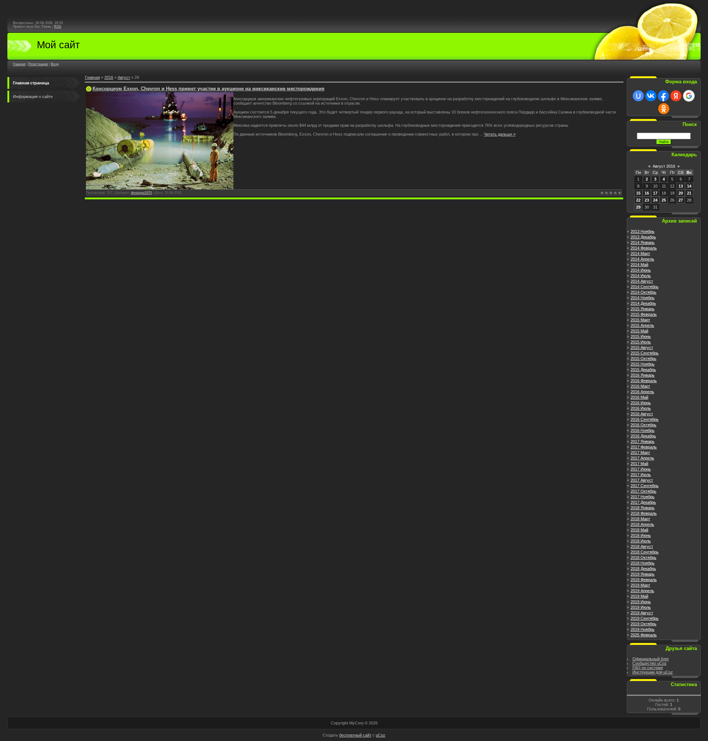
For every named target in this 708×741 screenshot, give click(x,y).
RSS (57, 26)
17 (655, 193)
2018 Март (640, 519)
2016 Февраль (644, 380)
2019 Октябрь (643, 624)
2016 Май (639, 397)
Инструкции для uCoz (652, 672)
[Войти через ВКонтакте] (650, 95)
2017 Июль (641, 474)
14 (689, 186)
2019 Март (640, 585)
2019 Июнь (641, 602)
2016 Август (642, 414)
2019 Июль (641, 607)
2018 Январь (643, 508)
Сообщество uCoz (649, 663)
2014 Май (639, 264)
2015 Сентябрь (645, 353)
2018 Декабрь (643, 568)
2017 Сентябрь (645, 485)
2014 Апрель (642, 259)
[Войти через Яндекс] (675, 95)
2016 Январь (643, 375)
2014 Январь (643, 242)
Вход (55, 64)
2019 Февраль (644, 579)
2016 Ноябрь (643, 430)
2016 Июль (641, 408)
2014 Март (640, 253)
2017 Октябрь (643, 491)
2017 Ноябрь (643, 496)
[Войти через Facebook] (663, 95)
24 (655, 200)
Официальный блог (650, 659)
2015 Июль (641, 342)
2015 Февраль (644, 314)
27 (680, 200)
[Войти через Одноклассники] (663, 108)
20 (680, 193)
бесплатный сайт (355, 735)
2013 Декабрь (643, 237)
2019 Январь (643, 574)
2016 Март (640, 386)
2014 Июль (641, 275)
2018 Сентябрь (645, 552)
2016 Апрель (642, 391)
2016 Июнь (641, 403)
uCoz (380, 735)
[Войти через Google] (689, 96)
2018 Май (639, 530)
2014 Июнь (641, 270)
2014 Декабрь (643, 303)
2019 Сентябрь (645, 618)
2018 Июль (641, 541)
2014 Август (642, 281)
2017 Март (640, 452)
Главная (19, 64)
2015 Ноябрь (643, 364)
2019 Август (642, 613)
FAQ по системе (647, 667)
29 (638, 207)
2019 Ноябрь (643, 629)
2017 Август (642, 480)
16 (647, 193)
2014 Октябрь (643, 292)
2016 (108, 77)
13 (680, 186)
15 (638, 193)
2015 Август (642, 347)
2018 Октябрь (643, 557)
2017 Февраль (644, 447)
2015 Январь (643, 309)
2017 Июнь (641, 469)
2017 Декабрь (643, 502)
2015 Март (640, 320)
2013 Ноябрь (643, 231)
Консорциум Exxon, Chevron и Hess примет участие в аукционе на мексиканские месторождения (208, 88)
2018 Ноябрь (643, 563)
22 (638, 200)
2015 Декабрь (643, 369)
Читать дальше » (500, 134)
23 (647, 200)
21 (689, 193)
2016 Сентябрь (645, 419)
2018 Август (642, 546)
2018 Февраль (644, 513)
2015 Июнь (641, 336)
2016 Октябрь (643, 425)
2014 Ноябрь (643, 298)
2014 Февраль (644, 248)
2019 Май (639, 596)
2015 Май (639, 331)
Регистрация (38, 64)
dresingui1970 (141, 193)
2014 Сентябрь (645, 286)
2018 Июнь (641, 535)
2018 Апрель (642, 524)
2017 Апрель (642, 458)
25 (664, 200)
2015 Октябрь (643, 358)
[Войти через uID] (638, 95)
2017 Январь (643, 441)
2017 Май (639, 463)
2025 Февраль (644, 635)
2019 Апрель (642, 590)
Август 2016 (664, 166)
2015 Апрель (642, 325)
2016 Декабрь (643, 436)
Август (124, 77)
